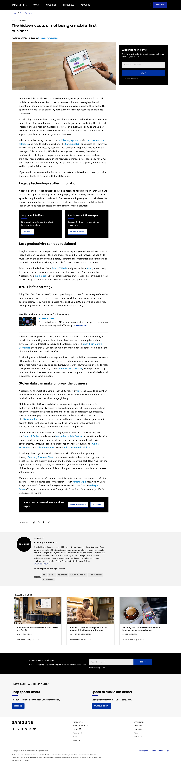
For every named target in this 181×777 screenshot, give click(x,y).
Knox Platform (95, 575)
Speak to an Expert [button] (78, 505)
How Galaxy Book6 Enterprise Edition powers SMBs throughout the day (88, 629)
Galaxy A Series (31, 436)
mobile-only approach (69, 140)
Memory (75, 729)
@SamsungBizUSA (42, 564)
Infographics (138, 729)
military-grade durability (77, 447)
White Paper (48, 319)
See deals (18, 706)
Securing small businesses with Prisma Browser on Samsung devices (142, 629)
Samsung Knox (31, 419)
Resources (68, 5)
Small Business (26, 13)
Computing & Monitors (80, 634)
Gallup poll (41, 276)
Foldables (62, 575)
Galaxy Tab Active (78, 575)
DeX (44, 575)
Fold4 (51, 575)
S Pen (89, 268)
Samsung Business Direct (41, 457)
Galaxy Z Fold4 (59, 268)
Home (14, 13)
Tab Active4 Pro (45, 447)
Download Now (81, 325)
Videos (136, 733)
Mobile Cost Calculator (70, 368)
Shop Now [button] (97, 505)
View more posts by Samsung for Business (49, 569)
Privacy (160, 750)
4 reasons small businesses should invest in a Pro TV (37, 629)
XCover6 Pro (48, 579)
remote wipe (79, 481)
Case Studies (138, 725)
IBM (79, 391)
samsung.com (143, 750)
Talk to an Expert (77, 232)
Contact (153, 750)
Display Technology (79, 725)
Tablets (75, 740)
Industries (51, 5)
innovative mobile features (69, 436)
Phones (75, 737)
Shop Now (160, 5)
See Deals (28, 232)
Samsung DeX (72, 144)
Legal (167, 750)
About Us (85, 5)
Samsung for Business (48, 38)
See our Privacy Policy (130, 79)
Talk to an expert (101, 706)
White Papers (138, 737)
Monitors (76, 733)
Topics (35, 5)
